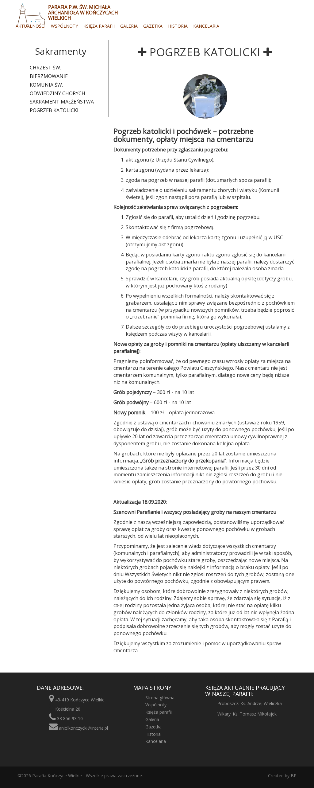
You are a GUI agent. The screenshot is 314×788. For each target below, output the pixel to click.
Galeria (129, 26)
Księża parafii (99, 26)
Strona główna (159, 697)
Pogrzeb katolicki (54, 110)
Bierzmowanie (49, 76)
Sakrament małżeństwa (62, 101)
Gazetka (153, 26)
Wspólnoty (64, 26)
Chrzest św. (45, 67)
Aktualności (30, 26)
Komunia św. (46, 84)
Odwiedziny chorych (57, 93)
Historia (178, 26)
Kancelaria (206, 26)
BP (293, 775)
